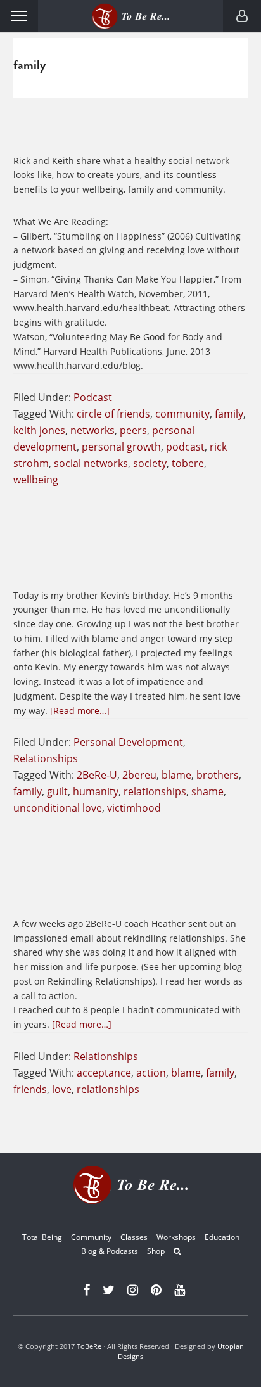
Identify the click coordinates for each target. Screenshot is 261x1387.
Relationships (45, 758)
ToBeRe (89, 1346)
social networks (91, 463)
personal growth (121, 447)
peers (133, 430)
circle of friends (113, 414)
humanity (95, 791)
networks (92, 430)
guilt (57, 791)
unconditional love (57, 808)
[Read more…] (80, 711)
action (151, 1073)
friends (30, 1089)
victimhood (134, 808)
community (182, 414)
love (62, 1089)
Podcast (92, 397)
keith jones (39, 430)
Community (91, 1237)
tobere (188, 463)
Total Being (42, 1237)
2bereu (139, 775)
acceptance (104, 1073)
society (150, 463)
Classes (134, 1237)
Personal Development (128, 742)
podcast (185, 447)
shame (207, 791)
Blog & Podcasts (109, 1251)
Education (222, 1237)
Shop (156, 1251)
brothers (217, 775)
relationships (155, 791)
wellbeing (35, 480)
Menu (19, 16)
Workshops (176, 1237)
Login (242, 16)
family (229, 414)
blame (176, 775)
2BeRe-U (97, 775)
